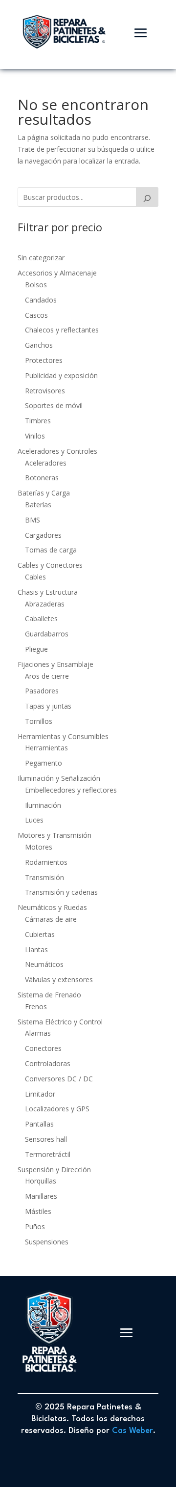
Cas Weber (132, 1431)
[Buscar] (147, 197)
